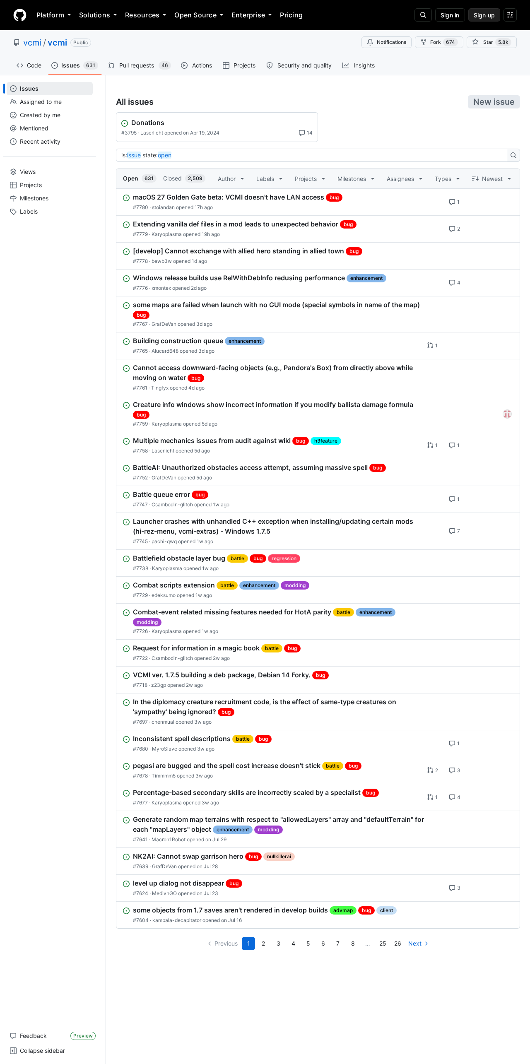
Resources (142, 15)
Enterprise (248, 15)
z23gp (158, 685)
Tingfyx (160, 388)
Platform (50, 15)
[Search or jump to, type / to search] (423, 15)
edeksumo (164, 595)
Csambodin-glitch (172, 504)
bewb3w (162, 261)
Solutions (94, 15)
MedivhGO (164, 893)
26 (397, 943)
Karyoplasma (167, 234)
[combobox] (313, 155)
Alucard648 (165, 351)
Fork (442, 42)
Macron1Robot (169, 839)
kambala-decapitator (176, 920)
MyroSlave (164, 749)
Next (415, 943)
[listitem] (318, 202)
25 (382, 943)
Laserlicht (151, 133)
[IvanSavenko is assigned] (507, 414)
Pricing (291, 15)
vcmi (32, 43)
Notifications (391, 42)
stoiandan (163, 207)
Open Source (195, 15)
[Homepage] (19, 15)
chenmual (163, 722)
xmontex (161, 288)
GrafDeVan (164, 324)
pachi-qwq (164, 541)
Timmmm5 (164, 776)
